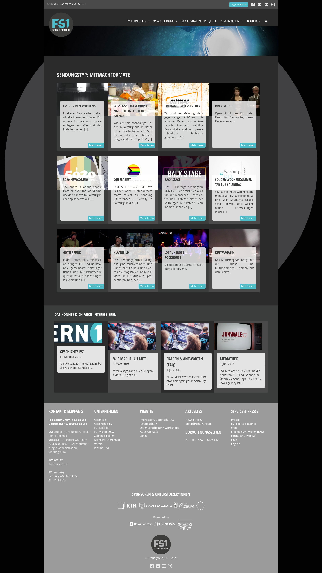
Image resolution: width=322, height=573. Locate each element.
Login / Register (238, 4)
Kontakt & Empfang (66, 411)
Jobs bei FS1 (101, 448)
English (81, 4)
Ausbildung (165, 21)
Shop (234, 428)
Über (253, 21)
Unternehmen (106, 411)
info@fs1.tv (52, 4)
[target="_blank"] (273, 4)
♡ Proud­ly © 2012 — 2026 (161, 558)
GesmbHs (100, 420)
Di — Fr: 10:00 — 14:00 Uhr (202, 440)
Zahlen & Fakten (104, 436)
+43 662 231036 (68, 4)
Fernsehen (138, 21)
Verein (98, 444)
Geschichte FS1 (103, 424)
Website (146, 411)
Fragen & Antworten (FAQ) (247, 432)
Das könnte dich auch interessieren (85, 314)
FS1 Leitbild (101, 428)
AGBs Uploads (149, 432)
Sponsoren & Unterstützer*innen (161, 494)
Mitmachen (231, 21)
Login (143, 436)
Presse (235, 420)
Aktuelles (193, 411)
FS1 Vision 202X (104, 432)
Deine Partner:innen (107, 440)
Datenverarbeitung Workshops (159, 428)
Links (234, 440)
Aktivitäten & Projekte (201, 21)
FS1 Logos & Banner (243, 424)
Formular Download (243, 436)
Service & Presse (244, 411)
